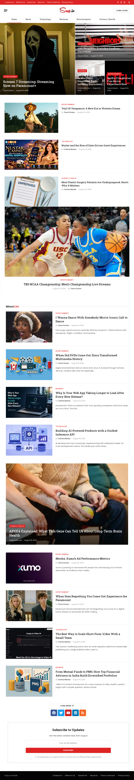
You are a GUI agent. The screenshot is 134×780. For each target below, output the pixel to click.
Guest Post (31, 2)
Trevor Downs (8, 90)
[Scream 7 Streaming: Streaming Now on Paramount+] (37, 59)
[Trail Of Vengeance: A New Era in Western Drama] (31, 118)
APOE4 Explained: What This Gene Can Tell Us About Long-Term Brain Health (65, 533)
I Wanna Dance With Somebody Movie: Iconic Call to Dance (91, 319)
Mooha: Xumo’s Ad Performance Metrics (83, 558)
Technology (45, 19)
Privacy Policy (67, 2)
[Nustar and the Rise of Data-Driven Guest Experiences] (31, 155)
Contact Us (9, 2)
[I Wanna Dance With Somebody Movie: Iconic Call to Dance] (29, 326)
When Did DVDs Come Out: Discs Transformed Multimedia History (86, 357)
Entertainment (84, 19)
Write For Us (20, 2)
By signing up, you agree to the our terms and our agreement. (69, 757)
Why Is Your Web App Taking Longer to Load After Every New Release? (90, 394)
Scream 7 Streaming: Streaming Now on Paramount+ (28, 84)
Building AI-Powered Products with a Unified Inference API (86, 432)
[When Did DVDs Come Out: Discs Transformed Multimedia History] (29, 364)
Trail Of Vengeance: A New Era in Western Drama (91, 108)
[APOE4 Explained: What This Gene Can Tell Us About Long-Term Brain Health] (67, 504)
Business (64, 19)
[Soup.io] (67, 10)
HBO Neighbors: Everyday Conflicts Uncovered (98, 50)
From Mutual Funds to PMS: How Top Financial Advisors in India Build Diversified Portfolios (88, 673)
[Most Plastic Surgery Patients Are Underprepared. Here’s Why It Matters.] (31, 192)
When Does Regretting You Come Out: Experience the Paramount (91, 598)
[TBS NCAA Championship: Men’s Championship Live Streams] (67, 242)
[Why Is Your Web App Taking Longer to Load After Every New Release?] (29, 402)
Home (14, 19)
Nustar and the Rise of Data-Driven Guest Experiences (93, 145)
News (28, 19)
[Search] (129, 2)
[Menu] (5, 10)
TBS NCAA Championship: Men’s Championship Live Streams (67, 284)
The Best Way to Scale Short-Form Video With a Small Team (88, 636)
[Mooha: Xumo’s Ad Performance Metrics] (29, 568)
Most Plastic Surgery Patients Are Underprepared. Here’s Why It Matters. (95, 184)
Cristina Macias (84, 88)
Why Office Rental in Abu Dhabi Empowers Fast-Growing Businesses (90, 80)
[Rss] (82, 713)
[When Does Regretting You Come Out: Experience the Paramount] (29, 605)
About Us (41, 2)
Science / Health (107, 19)
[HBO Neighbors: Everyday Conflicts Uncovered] (104, 41)
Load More (65, 705)
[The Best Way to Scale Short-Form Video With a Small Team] (29, 643)
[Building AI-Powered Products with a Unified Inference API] (29, 440)
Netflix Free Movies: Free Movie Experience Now (119, 81)
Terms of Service (53, 2)
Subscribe (122, 10)
